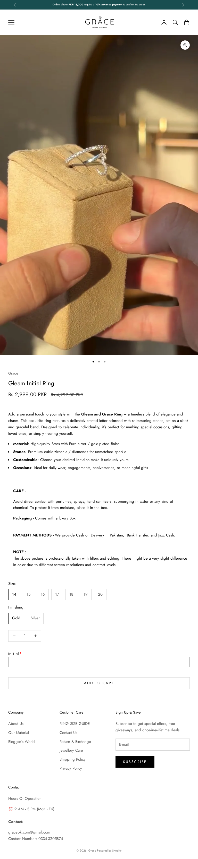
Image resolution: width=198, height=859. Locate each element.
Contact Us (68, 732)
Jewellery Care (71, 750)
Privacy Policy (71, 768)
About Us (15, 723)
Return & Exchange (75, 741)
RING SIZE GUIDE (75, 723)
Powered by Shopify (109, 850)
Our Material (18, 732)
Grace (13, 373)
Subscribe (135, 761)
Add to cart (99, 683)
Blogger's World (21, 741)
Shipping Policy (73, 759)
